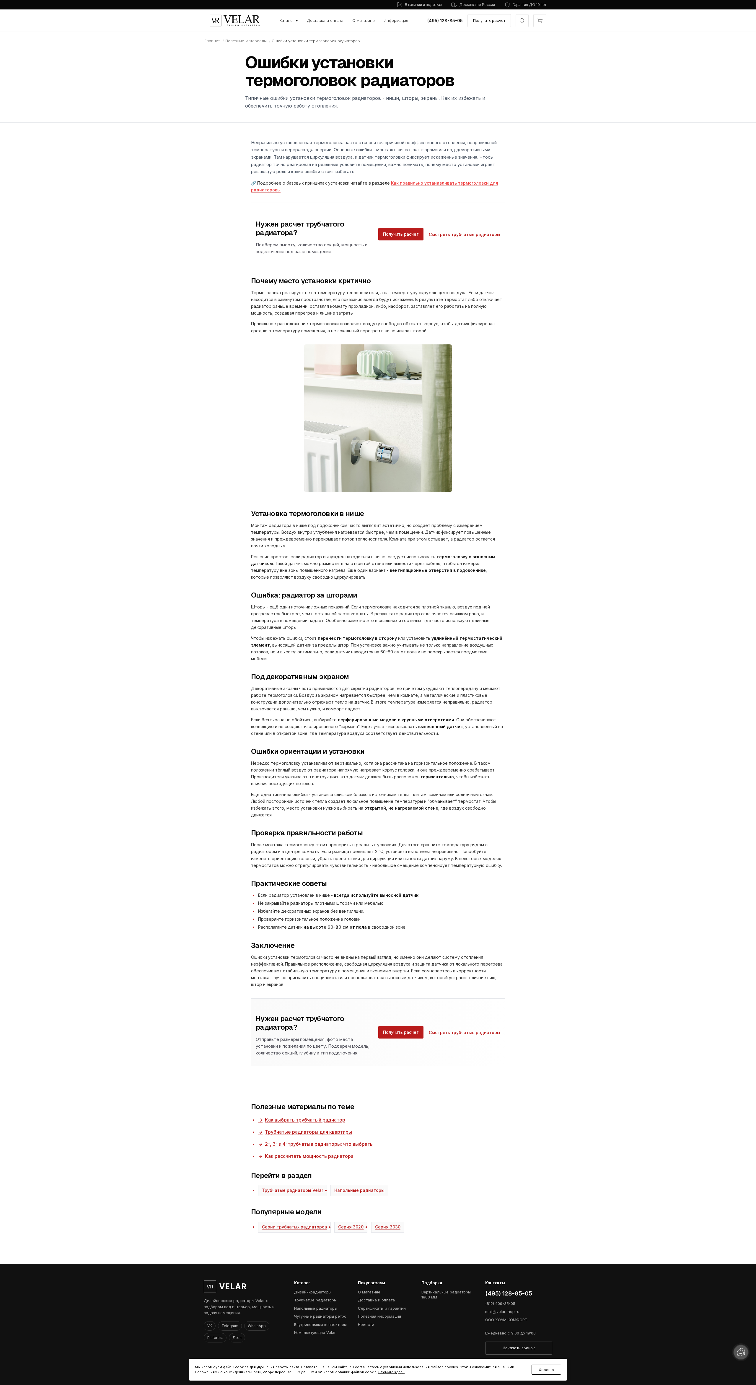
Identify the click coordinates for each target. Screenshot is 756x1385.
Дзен (237, 1337)
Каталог (288, 20)
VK (209, 1326)
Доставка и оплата (325, 20)
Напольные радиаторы (359, 1190)
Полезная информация (379, 1316)
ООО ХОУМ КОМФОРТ (506, 1319)
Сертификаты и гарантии (382, 1308)
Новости (366, 1324)
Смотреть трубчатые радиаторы (464, 234)
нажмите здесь (391, 1372)
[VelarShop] (235, 20)
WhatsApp (257, 1326)
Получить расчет (489, 20)
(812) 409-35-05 (500, 1303)
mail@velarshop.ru (502, 1311)
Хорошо (546, 1370)
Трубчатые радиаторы (315, 1300)
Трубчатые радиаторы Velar (292, 1190)
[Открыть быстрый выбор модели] (522, 20)
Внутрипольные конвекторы (320, 1324)
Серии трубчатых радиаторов (294, 1226)
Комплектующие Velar (315, 1332)
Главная (212, 40)
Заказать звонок (519, 1347)
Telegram (229, 1326)
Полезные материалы (246, 40)
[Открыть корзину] (539, 20)
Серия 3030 (387, 1226)
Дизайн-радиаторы (312, 1292)
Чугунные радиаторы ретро (320, 1316)
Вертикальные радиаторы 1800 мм (446, 1295)
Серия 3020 (351, 1226)
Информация (396, 20)
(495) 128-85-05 (445, 21)
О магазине (363, 20)
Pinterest (215, 1337)
